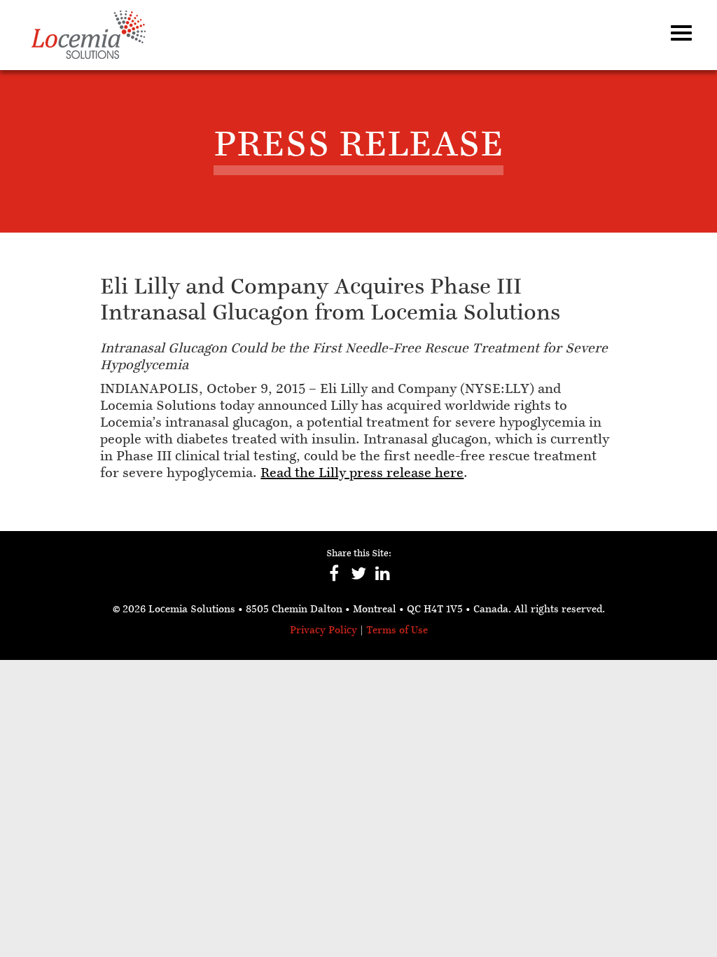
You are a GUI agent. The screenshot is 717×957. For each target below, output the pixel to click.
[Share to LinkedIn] (383, 580)
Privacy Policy (323, 631)
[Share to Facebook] (334, 580)
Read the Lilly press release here (362, 474)
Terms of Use (397, 631)
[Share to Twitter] (359, 580)
